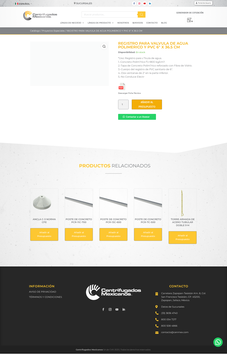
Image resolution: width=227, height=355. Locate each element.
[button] (218, 342)
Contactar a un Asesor (138, 117)
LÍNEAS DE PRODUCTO (99, 23)
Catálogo (35, 30)
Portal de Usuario (204, 3)
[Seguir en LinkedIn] (150, 4)
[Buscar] (141, 14)
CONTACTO (152, 23)
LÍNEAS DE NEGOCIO (70, 23)
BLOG (164, 23)
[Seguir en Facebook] (134, 4)
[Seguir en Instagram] (139, 4)
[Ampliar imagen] (104, 46)
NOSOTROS (123, 23)
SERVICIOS (137, 23)
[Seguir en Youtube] (145, 4)
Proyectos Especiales (53, 30)
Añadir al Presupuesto (147, 104)
